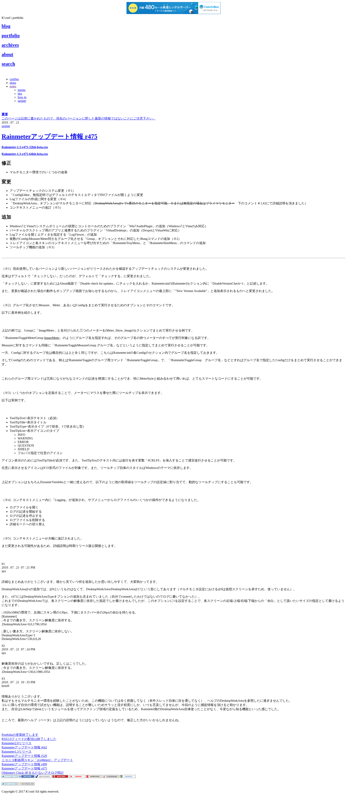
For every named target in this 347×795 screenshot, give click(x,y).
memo (22, 90)
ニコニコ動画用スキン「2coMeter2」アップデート (37, 760)
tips (20, 93)
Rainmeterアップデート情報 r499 (24, 764)
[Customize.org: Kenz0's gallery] (26, 784)
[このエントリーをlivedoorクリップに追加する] (111, 777)
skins (13, 82)
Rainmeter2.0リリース (17, 743)
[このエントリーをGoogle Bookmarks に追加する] (128, 777)
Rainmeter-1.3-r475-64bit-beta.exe (25, 154)
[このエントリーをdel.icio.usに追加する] (43, 777)
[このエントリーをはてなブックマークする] (26, 777)
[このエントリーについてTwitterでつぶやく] (10, 777)
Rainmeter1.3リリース (17, 751)
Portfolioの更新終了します (20, 734)
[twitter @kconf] (10, 784)
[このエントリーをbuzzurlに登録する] (60, 777)
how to (22, 97)
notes (13, 86)
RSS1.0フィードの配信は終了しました (29, 739)
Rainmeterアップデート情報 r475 (49, 136)
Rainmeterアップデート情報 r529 (24, 755)
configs (14, 79)
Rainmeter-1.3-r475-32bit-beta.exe (25, 147)
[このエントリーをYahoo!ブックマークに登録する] (77, 777)
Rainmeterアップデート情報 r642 (24, 747)
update (22, 100)
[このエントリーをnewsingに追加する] (94, 777)
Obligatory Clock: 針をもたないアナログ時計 (33, 772)
